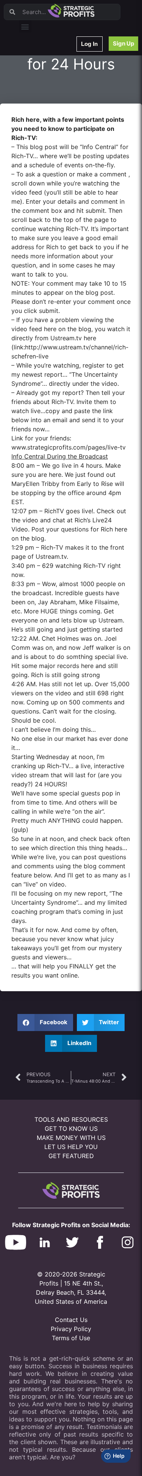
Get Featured (71, 1156)
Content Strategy (42, 77)
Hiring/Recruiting (42, 176)
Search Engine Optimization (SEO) (60, 137)
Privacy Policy (71, 1329)
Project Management (46, 117)
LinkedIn (33, 186)
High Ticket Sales (42, 156)
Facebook (34, 127)
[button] (25, 26)
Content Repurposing (46, 107)
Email (30, 97)
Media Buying (38, 166)
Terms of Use (71, 1338)
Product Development (47, 87)
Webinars (34, 68)
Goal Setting (37, 146)
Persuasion (36, 58)
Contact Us (71, 1320)
